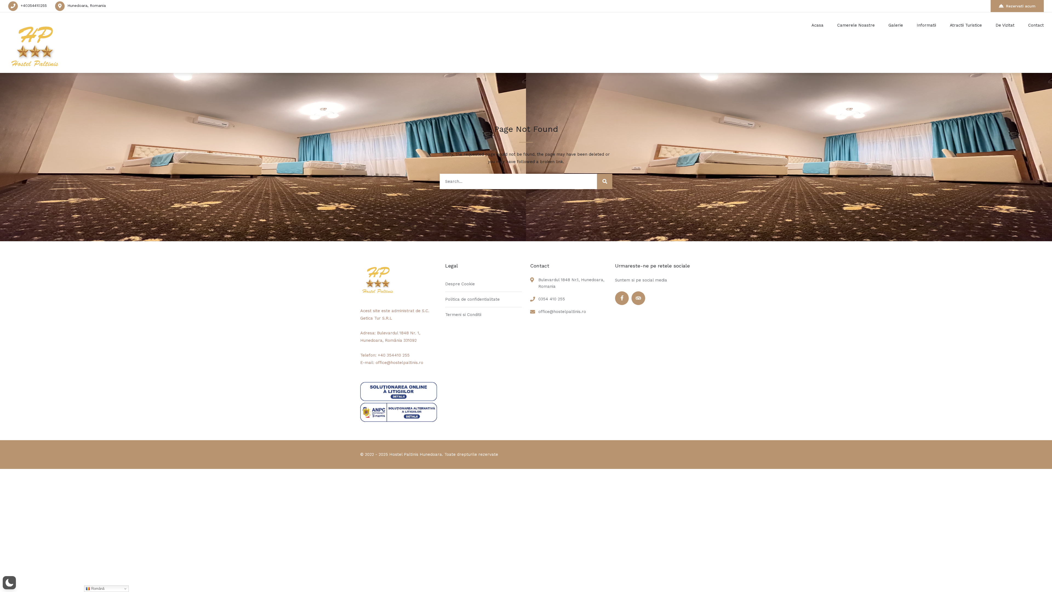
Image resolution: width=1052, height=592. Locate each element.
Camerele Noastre (856, 25)
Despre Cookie (460, 283)
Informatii (926, 25)
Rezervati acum (1021, 6)
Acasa (817, 25)
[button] (9, 582)
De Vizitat (1005, 25)
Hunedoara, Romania (86, 5)
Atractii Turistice (966, 25)
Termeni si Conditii (463, 314)
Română (97, 589)
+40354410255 (34, 5)
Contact (1036, 25)
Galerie (895, 25)
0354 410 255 (551, 299)
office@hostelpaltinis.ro (562, 311)
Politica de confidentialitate (472, 299)
